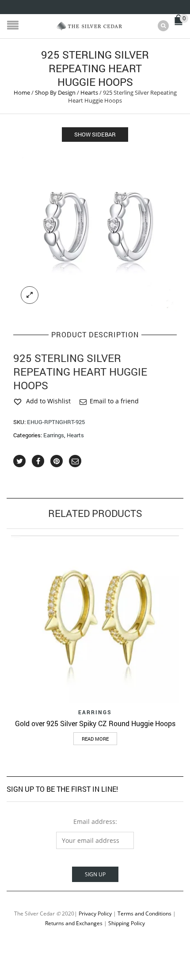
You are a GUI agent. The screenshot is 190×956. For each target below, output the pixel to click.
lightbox (29, 295)
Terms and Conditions (144, 913)
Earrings (53, 435)
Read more (95, 738)
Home (22, 92)
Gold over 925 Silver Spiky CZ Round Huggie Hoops (95, 723)
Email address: (95, 821)
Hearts (89, 92)
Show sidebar (95, 134)
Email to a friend (114, 401)
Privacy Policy (95, 913)
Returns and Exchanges (74, 922)
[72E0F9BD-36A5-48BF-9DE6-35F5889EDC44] (95, 229)
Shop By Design (55, 92)
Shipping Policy (126, 922)
